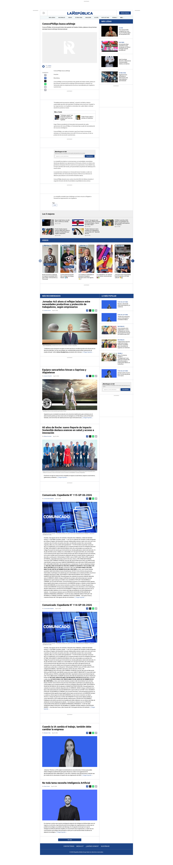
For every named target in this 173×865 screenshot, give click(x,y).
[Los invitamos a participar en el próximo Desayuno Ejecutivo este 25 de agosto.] (86, 259)
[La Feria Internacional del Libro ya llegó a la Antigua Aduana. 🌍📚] (68, 259)
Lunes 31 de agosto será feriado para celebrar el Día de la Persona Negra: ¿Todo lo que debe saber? (93, 222)
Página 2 (120, 353)
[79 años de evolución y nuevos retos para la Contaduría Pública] (109, 317)
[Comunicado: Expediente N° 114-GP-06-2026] (69, 627)
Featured (121, 42)
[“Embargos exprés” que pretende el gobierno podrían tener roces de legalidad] (57, 117)
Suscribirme (89, 156)
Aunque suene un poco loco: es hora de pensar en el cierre (124, 374)
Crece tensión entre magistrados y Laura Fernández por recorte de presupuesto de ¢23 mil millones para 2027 (124, 331)
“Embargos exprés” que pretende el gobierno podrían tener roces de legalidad (66, 117)
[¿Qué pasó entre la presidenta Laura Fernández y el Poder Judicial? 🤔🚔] (123, 259)
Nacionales (121, 326)
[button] (125, 12)
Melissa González (47, 436)
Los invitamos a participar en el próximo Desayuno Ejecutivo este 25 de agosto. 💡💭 (86, 277)
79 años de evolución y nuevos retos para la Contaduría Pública (124, 318)
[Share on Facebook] (45, 78)
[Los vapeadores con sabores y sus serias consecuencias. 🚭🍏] (105, 259)
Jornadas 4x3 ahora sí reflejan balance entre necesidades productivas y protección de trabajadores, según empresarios (66, 304)
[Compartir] (45, 90)
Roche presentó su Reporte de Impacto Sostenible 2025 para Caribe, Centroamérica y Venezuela (50, 277)
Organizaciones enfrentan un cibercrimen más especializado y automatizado (123, 77)
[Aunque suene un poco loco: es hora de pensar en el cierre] (109, 373)
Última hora (122, 73)
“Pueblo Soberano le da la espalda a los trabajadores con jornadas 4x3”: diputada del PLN (92, 231)
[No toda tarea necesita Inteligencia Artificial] (69, 805)
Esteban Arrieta (47, 310)
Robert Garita (47, 786)
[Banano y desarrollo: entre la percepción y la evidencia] (109, 304)
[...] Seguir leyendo (87, 352)
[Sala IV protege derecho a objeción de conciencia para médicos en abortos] (109, 61)
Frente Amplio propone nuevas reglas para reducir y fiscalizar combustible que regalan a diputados (62, 231)
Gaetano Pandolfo (48, 376)
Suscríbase (105, 846)
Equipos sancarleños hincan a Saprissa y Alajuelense (64, 371)
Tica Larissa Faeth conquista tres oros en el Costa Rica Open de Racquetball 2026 (124, 32)
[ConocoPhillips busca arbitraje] (69, 47)
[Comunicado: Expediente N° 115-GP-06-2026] (69, 517)
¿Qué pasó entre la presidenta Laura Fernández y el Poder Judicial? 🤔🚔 (123, 276)
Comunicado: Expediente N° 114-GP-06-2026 (67, 605)
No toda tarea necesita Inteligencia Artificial (66, 783)
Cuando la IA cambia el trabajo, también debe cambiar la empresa (66, 728)
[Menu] (44, 13)
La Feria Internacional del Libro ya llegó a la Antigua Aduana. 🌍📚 (67, 276)
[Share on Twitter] (45, 81)
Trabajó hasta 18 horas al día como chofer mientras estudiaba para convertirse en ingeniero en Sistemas (124, 344)
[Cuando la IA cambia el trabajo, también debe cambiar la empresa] (69, 751)
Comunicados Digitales (49, 498)
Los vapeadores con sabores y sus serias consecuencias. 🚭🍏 (104, 276)
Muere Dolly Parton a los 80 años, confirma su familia (62, 220)
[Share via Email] (45, 87)
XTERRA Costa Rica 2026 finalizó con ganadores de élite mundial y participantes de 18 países (122, 222)
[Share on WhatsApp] (45, 84)
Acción (121, 28)
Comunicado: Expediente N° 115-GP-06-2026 (67, 495)
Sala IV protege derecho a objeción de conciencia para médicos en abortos (125, 62)
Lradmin (49, 65)
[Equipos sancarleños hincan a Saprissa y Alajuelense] (69, 394)
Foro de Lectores (123, 302)
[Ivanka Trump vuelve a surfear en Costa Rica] (78, 117)
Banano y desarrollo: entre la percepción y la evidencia (124, 305)
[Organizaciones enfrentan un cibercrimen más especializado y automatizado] (109, 76)
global (54, 205)
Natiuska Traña (47, 732)
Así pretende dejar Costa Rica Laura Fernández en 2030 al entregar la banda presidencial (124, 47)
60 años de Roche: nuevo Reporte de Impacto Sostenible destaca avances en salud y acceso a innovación (68, 430)
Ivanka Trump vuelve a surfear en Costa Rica (87, 117)
